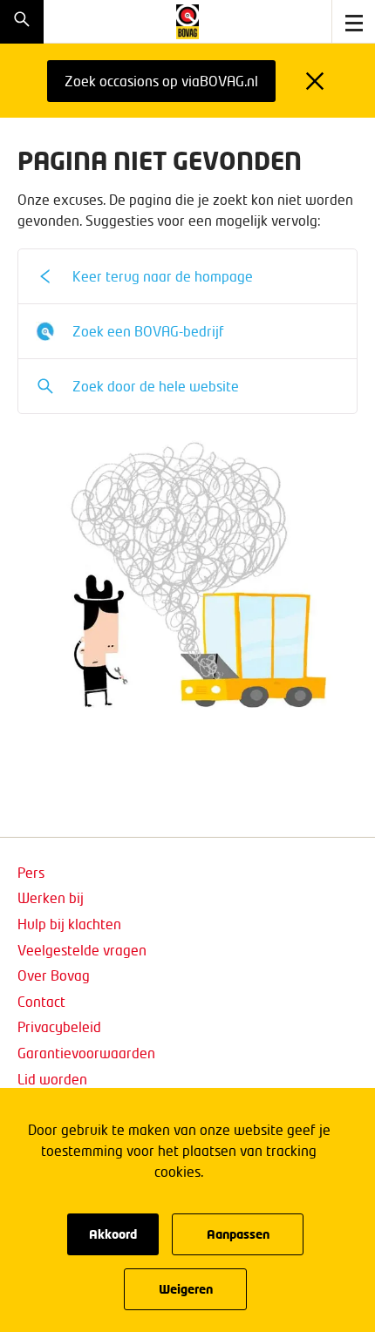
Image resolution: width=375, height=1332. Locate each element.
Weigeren (186, 1288)
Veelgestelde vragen (82, 949)
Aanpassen (238, 1234)
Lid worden (52, 1078)
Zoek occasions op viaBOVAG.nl (161, 80)
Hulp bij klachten (69, 923)
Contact (41, 1001)
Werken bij (50, 897)
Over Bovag (53, 975)
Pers (30, 872)
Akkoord (113, 1234)
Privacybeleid (59, 1026)
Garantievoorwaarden (86, 1052)
